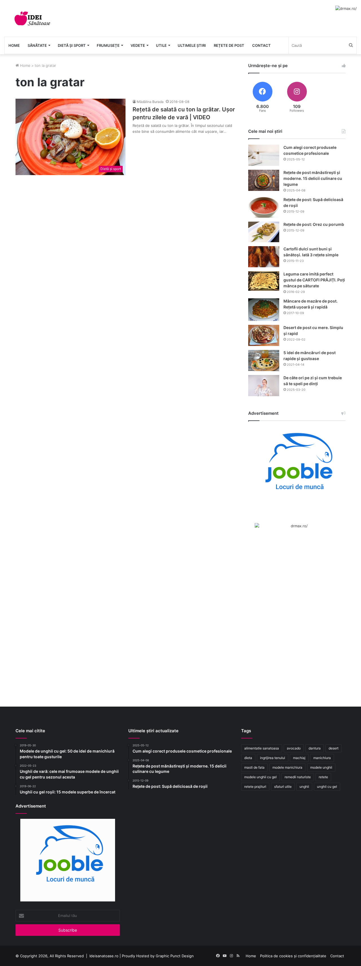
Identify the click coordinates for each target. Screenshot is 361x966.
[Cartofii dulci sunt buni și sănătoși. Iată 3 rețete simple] (263, 256)
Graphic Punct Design (175, 956)
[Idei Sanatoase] (32, 18)
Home (14, 45)
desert (333, 748)
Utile (161, 45)
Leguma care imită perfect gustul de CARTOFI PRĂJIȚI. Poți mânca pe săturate (314, 280)
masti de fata (254, 767)
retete (323, 777)
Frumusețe (108, 45)
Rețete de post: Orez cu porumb (313, 224)
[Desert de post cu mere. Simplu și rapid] (263, 335)
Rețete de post (229, 45)
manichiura (322, 758)
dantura (315, 748)
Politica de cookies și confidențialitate (293, 956)
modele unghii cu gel (260, 777)
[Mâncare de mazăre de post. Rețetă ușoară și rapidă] (263, 309)
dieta (248, 758)
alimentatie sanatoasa (261, 748)
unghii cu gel (327, 786)
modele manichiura (287, 767)
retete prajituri (255, 786)
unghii (304, 786)
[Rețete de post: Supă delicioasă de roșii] (263, 207)
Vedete (138, 45)
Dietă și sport (72, 45)
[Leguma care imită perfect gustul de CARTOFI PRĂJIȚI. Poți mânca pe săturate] (263, 281)
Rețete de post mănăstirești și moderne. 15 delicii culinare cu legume (312, 178)
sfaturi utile (283, 786)
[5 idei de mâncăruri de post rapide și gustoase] (263, 360)
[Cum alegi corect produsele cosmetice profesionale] (263, 155)
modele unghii (321, 767)
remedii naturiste (298, 777)
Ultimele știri (192, 45)
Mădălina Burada (150, 102)
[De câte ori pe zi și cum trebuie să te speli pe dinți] (263, 385)
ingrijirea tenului (272, 758)
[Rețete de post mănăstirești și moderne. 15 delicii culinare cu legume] (263, 180)
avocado (294, 748)
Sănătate (37, 45)
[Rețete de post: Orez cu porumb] (263, 232)
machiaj (299, 758)
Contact (261, 45)
